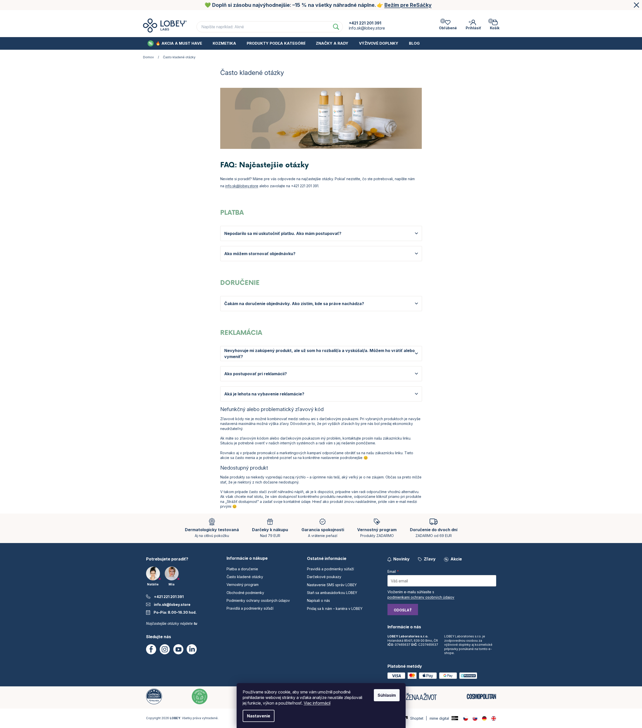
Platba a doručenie (220, 14)
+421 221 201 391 (169, 597)
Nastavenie (258, 715)
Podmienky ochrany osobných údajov (435, 14)
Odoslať (403, 610)
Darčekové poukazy (324, 577)
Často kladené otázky (268, 14)
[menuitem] (174, 43)
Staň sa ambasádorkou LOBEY (332, 592)
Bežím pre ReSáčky (408, 5)
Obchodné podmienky (368, 14)
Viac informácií (317, 703)
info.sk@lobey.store (241, 186)
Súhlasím (387, 695)
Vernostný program (318, 14)
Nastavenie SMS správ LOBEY (332, 585)
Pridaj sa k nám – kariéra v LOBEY (334, 608)
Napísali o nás (318, 600)
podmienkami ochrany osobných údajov (420, 597)
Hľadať (336, 26)
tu (195, 623)
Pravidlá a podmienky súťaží (250, 608)
